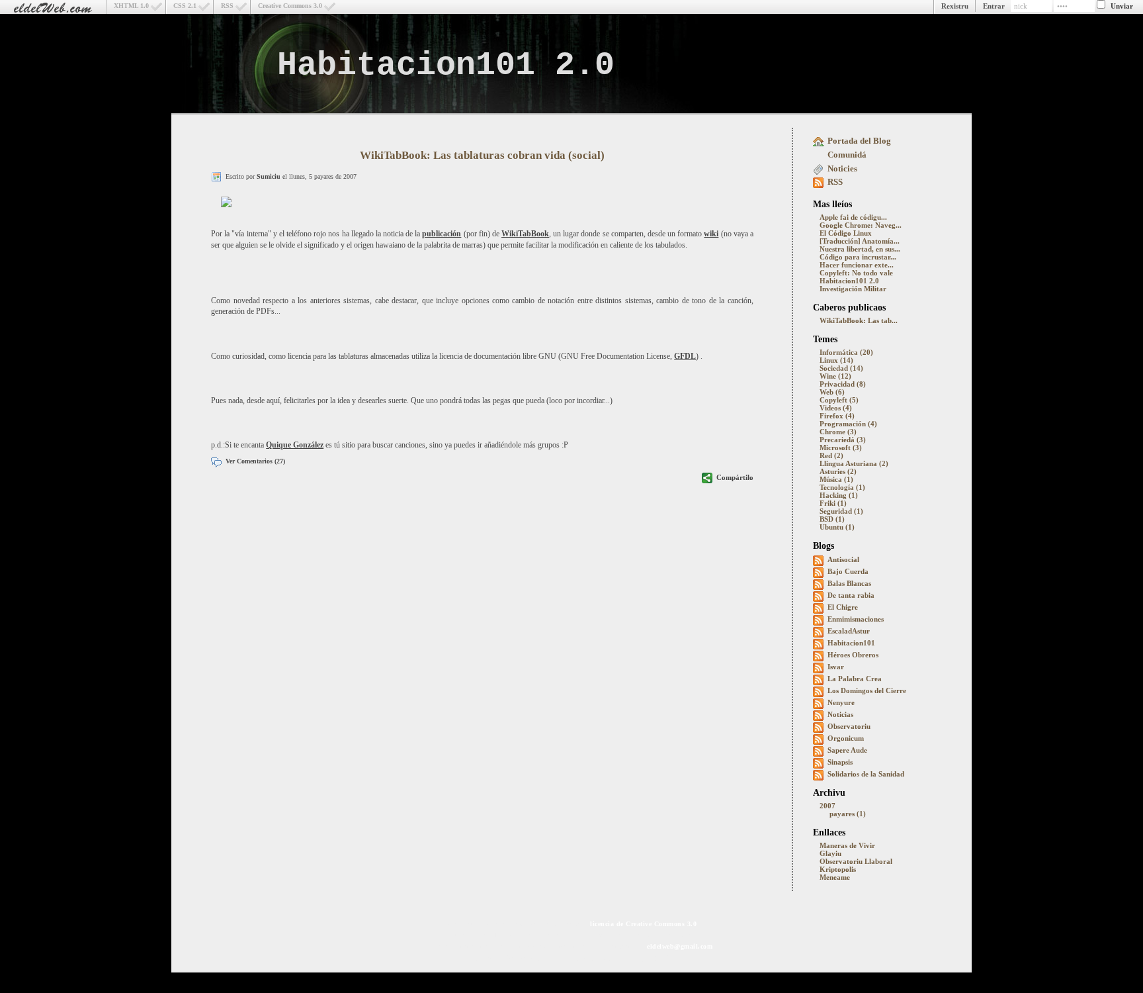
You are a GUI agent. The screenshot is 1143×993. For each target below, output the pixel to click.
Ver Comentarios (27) (255, 461)
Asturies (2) (838, 471)
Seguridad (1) (841, 511)
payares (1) (847, 814)
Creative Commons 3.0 (290, 5)
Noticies (842, 168)
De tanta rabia (850, 595)
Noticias (840, 714)
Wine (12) (835, 376)
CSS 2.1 (184, 5)
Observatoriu (848, 726)
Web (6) (832, 392)
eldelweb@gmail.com (679, 946)
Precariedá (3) (843, 440)
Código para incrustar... (858, 257)
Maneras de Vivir (847, 845)
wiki (711, 233)
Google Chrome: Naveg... (861, 225)
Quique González (294, 444)
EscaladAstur (848, 631)
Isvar (835, 667)
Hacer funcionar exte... (857, 265)
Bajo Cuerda (847, 571)
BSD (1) (832, 519)
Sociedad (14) (841, 368)
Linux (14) (836, 360)
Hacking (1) (839, 495)
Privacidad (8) (843, 384)
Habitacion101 (851, 643)
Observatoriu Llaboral (856, 861)
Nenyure (841, 702)
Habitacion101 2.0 (445, 65)
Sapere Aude (847, 750)
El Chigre (842, 607)
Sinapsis (840, 762)
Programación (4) (848, 424)
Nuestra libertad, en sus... (860, 249)
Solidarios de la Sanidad (865, 774)
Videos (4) (836, 408)
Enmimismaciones (855, 619)
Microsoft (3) (841, 447)
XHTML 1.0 (131, 5)
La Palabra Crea (854, 679)
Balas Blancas (849, 583)
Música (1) (836, 479)
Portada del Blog (859, 141)
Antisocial (843, 559)
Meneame (835, 877)
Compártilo (734, 477)
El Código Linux (846, 233)
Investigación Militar (853, 289)
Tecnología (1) (842, 487)
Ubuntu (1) (837, 527)
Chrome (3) (838, 432)
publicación (441, 233)
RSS (227, 5)
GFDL (685, 356)
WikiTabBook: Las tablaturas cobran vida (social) (482, 155)
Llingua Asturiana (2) (854, 463)
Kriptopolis (838, 869)
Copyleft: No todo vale (856, 273)
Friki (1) (833, 503)
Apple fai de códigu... (853, 217)
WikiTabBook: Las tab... (859, 320)
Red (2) (831, 455)
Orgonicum (845, 738)
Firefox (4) (837, 416)
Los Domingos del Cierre (866, 690)
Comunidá (847, 155)
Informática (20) (846, 352)
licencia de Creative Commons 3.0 (643, 923)
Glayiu (830, 853)
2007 (827, 806)
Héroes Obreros (852, 655)
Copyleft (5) (839, 400)
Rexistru (954, 6)
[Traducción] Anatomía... (860, 241)
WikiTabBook (525, 233)
